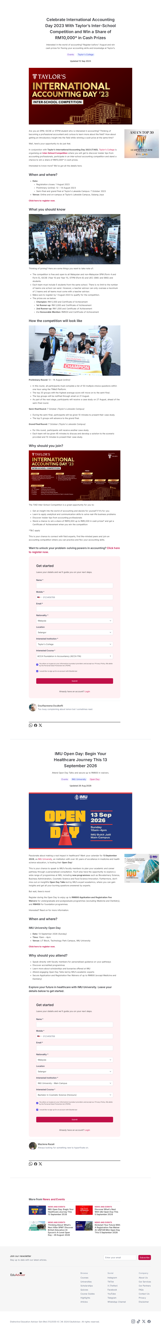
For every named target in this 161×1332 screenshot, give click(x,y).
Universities (86, 1281)
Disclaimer (144, 1302)
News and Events (54, 1199)
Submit (74, 681)
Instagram (112, 1277)
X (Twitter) (113, 1285)
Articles (84, 1302)
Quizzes (84, 1289)
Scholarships (86, 1285)
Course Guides (87, 1293)
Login (87, 691)
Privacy (142, 1298)
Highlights (85, 1298)
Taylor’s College (106, 149)
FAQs (141, 1289)
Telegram (112, 1298)
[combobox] (39, 597)
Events (71, 54)
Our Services (145, 1281)
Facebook (112, 1289)
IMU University (79, 779)
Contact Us (144, 1293)
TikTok (111, 1281)
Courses (84, 1277)
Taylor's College (85, 54)
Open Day (94, 779)
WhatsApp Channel (117, 1302)
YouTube (112, 1293)
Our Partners (145, 1285)
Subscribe (144, 1257)
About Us (143, 1277)
